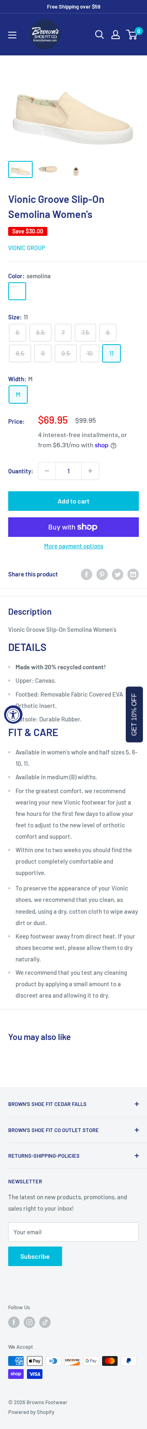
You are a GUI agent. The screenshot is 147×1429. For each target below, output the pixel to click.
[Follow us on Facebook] (14, 1322)
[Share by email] (133, 574)
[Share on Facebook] (86, 574)
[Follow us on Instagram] (29, 1322)
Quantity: (20, 471)
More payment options (73, 546)
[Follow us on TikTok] (45, 1322)
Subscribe (35, 1256)
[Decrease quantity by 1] (47, 470)
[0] (132, 35)
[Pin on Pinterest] (102, 574)
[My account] (115, 34)
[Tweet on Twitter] (117, 574)
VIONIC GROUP (26, 247)
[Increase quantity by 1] (90, 470)
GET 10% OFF (134, 714)
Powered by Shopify (31, 1412)
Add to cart (73, 501)
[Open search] (99, 34)
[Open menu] (12, 35)
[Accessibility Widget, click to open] (13, 715)
